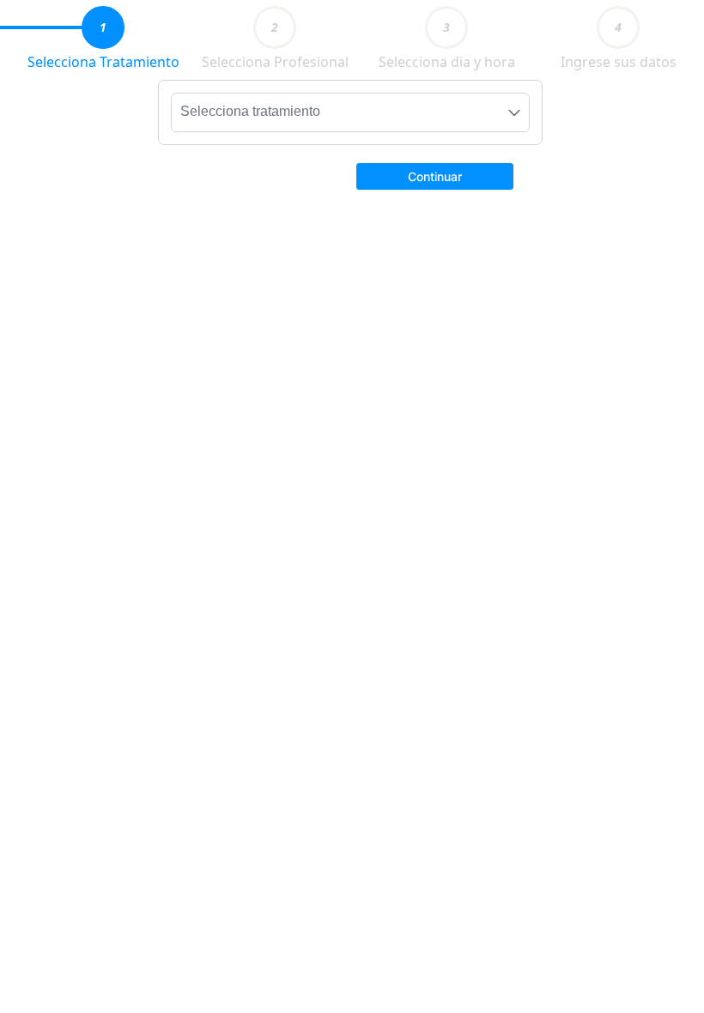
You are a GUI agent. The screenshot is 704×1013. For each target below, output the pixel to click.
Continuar (435, 176)
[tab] (103, 27)
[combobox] (350, 112)
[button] (434, 175)
